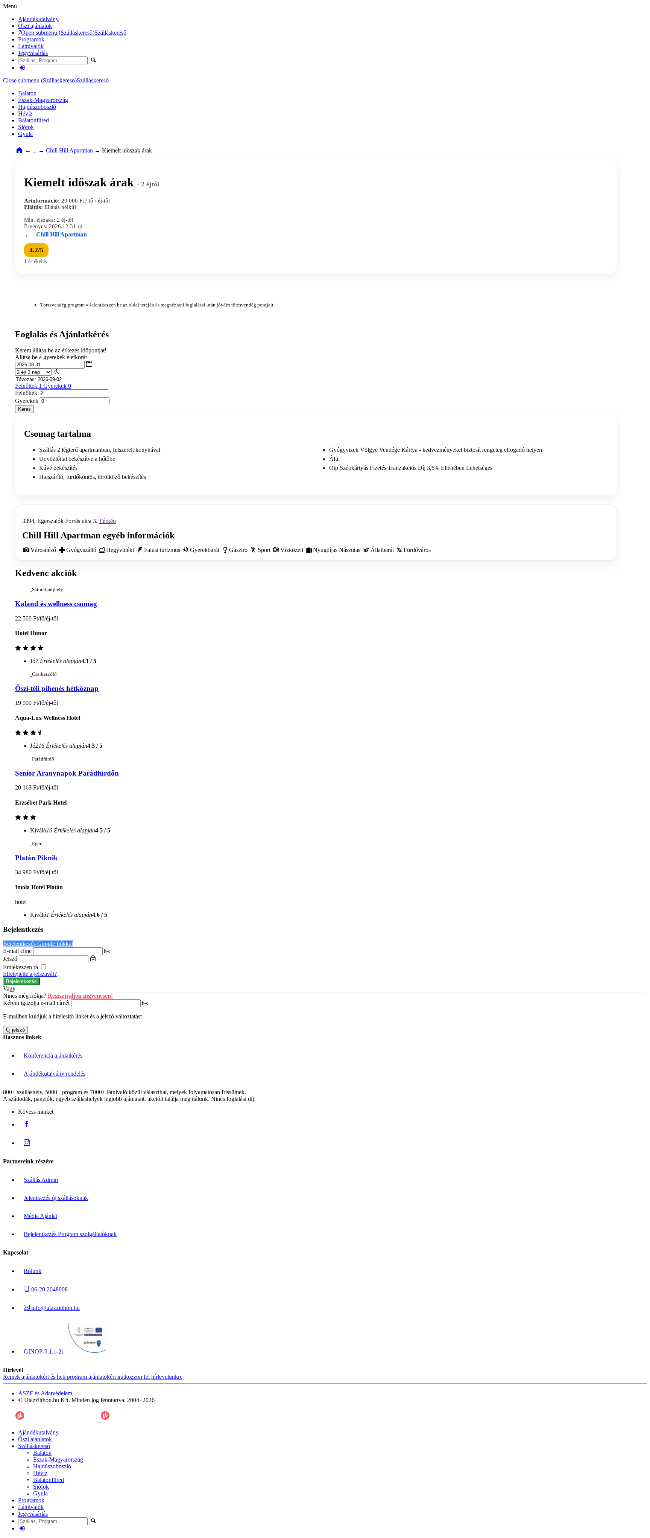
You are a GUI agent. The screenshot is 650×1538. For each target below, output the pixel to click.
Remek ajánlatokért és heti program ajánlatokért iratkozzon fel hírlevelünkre (92, 1376)
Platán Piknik (36, 858)
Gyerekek (26, 401)
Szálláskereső (110, 32)
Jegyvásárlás (33, 53)
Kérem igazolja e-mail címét (36, 1003)
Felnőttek (43, 386)
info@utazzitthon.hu (55, 1308)
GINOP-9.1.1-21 (44, 1351)
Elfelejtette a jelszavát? (30, 974)
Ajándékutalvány (38, 19)
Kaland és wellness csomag (56, 604)
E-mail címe (17, 951)
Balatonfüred (33, 120)
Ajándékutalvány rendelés (54, 1073)
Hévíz (25, 113)
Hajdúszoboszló (37, 107)
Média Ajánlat (40, 1216)
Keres (24, 409)
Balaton (27, 93)
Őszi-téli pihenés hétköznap (57, 688)
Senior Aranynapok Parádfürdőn (67, 773)
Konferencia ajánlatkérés (53, 1055)
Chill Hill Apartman (70, 150)
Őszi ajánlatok (35, 26)
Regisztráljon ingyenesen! (80, 995)
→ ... (30, 150)
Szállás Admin (41, 1180)
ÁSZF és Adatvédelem (45, 1393)
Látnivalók (31, 46)
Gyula (25, 134)
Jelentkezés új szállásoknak (56, 1198)
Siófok (26, 127)
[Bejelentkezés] (22, 67)
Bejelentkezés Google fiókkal (38, 943)
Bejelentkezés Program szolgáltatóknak (70, 1234)
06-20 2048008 (49, 1289)
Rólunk (32, 1271)
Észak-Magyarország (43, 100)
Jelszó (10, 959)
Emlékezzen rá (21, 967)
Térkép (107, 521)
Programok (31, 39)
